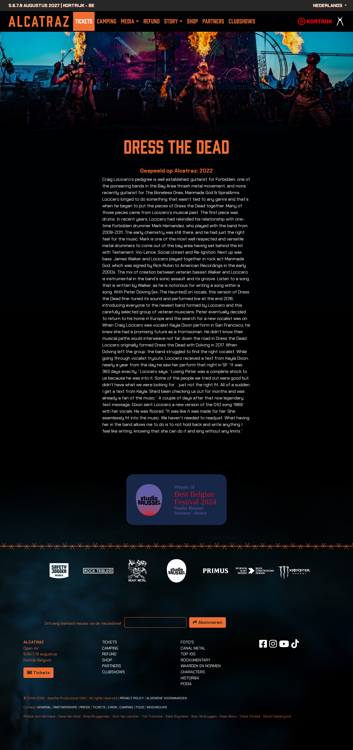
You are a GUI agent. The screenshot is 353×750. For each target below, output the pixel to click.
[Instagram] (273, 643)
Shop (192, 21)
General (44, 707)
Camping (106, 21)
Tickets (83, 21)
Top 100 (188, 653)
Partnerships (65, 707)
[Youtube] (284, 643)
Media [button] (127, 21)
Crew (112, 707)
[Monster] (294, 572)
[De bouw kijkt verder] (255, 570)
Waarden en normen (201, 665)
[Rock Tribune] (98, 570)
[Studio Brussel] (176, 570)
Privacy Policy (132, 698)
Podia (186, 683)
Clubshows (242, 21)
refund (151, 21)
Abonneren (209, 622)
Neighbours (157, 707)
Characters (193, 671)
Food (140, 707)
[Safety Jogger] (59, 570)
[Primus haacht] (216, 570)
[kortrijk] (315, 21)
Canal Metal (193, 648)
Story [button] (171, 21)
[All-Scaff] (137, 570)
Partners (213, 21)
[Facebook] (263, 643)
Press (84, 707)
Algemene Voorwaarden (166, 698)
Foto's (187, 642)
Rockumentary (195, 660)
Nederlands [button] (328, 5)
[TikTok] (295, 643)
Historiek (190, 677)
